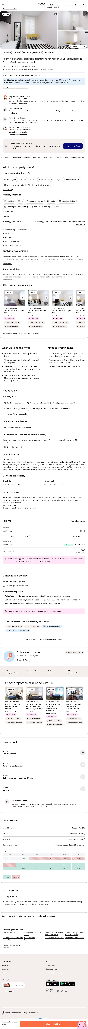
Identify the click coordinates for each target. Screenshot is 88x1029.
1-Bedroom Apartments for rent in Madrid (54, 934)
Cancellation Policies (21, 158)
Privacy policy (51, 965)
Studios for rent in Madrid (74, 938)
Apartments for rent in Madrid (32, 934)
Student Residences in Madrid (11, 946)
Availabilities (62, 158)
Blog (3, 973)
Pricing (7, 158)
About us (5, 969)
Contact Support (8, 991)
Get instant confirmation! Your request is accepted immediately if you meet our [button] (45, 112)
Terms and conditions (54, 973)
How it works (6, 965)
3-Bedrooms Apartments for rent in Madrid (13, 939)
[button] (78, 46)
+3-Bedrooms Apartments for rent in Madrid (32, 940)
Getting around (77, 158)
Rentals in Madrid (10, 933)
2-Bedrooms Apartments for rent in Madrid (75, 934)
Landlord (37, 158)
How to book (49, 158)
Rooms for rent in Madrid (54, 938)
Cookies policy (51, 969)
